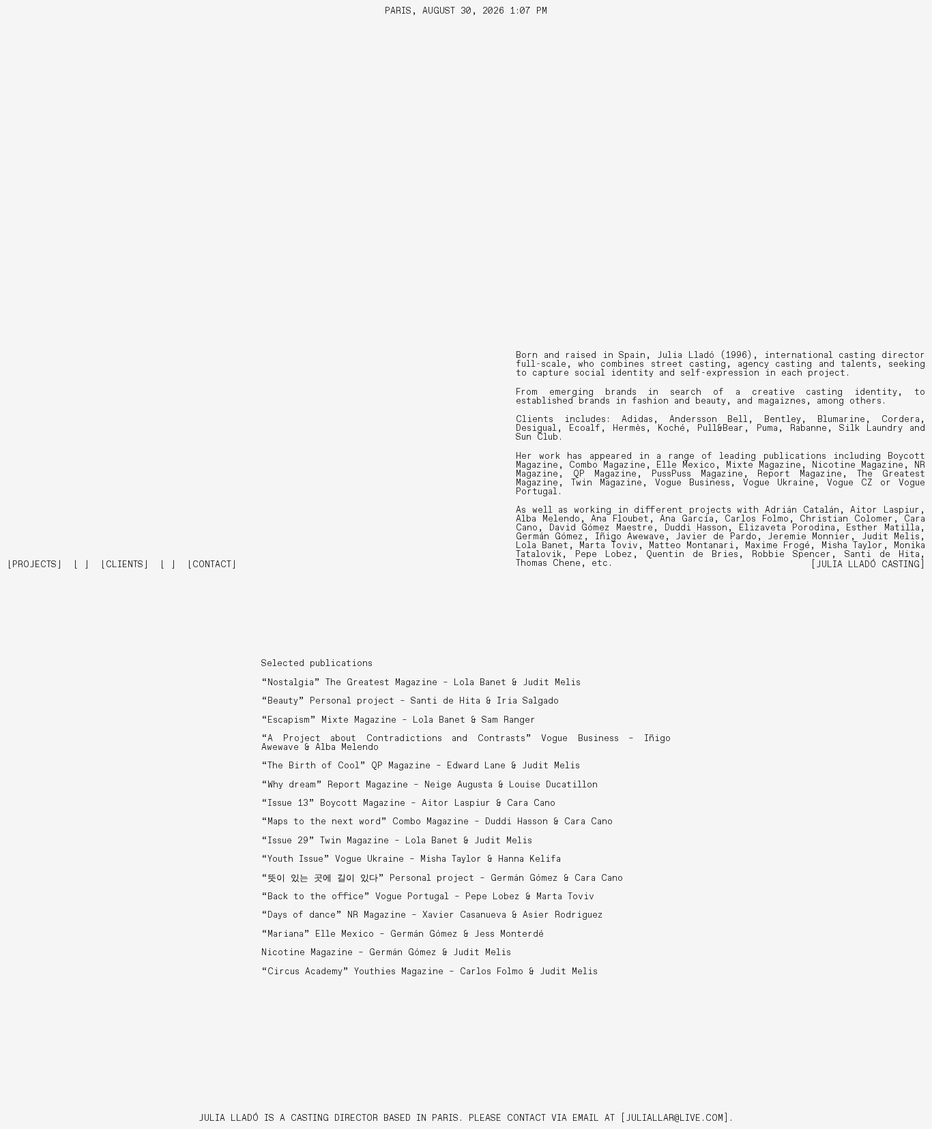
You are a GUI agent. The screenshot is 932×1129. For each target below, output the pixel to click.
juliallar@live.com (674, 1118)
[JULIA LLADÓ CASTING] (868, 564)
